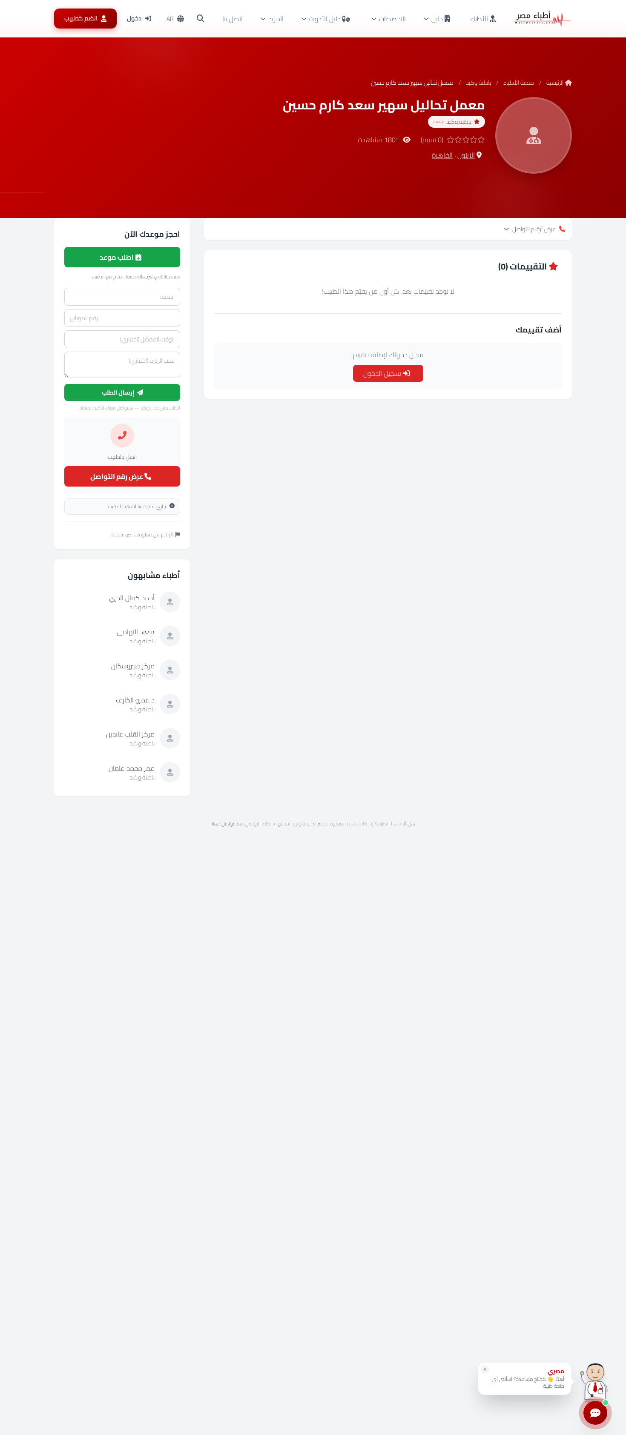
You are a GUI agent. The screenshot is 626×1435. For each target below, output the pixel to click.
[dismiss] (485, 1369)
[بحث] (200, 18)
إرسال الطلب (118, 392)
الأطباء (480, 18)
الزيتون (466, 155)
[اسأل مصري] (595, 1381)
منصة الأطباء (518, 82)
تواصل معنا (223, 823)
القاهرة (442, 155)
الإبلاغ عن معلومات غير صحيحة (142, 534)
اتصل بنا (232, 18)
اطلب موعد (117, 257)
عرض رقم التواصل (117, 476)
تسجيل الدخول (383, 373)
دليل (437, 18)
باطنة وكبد (478, 82)
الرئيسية (554, 82)
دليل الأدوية (325, 18)
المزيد (276, 18)
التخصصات (392, 18)
